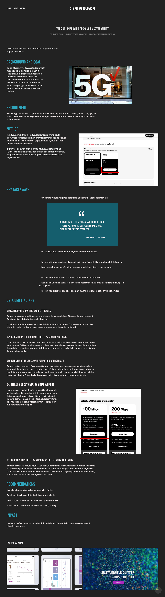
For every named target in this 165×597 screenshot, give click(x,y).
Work (16, 8)
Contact (23, 8)
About (9, 8)
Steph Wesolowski (82, 8)
